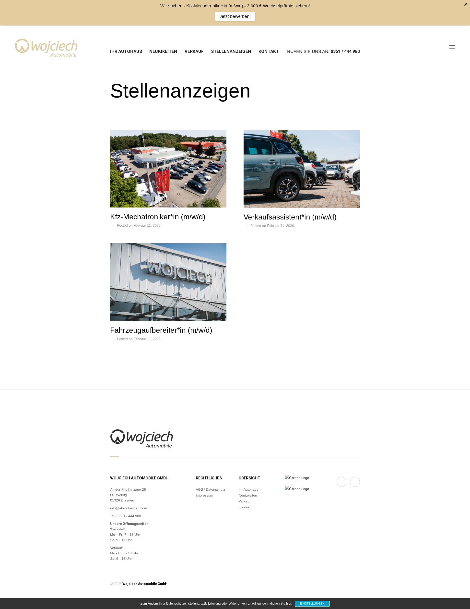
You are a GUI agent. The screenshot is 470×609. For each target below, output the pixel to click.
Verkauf (194, 51)
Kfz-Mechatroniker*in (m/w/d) (157, 216)
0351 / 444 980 (345, 51)
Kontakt (268, 51)
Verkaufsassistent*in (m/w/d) (290, 217)
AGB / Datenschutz (210, 489)
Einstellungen (312, 603)
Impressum (204, 495)
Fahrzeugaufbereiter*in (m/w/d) (161, 330)
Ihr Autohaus (126, 51)
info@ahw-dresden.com (128, 508)
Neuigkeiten (163, 51)
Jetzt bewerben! (235, 16)
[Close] (466, 4)
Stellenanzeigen (231, 51)
